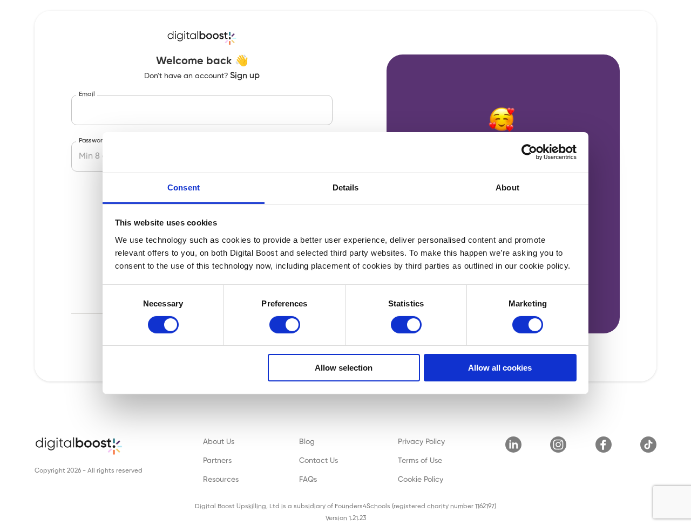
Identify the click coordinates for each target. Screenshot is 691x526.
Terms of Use (420, 460)
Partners (217, 460)
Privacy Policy (421, 442)
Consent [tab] (183, 187)
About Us (218, 442)
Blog (307, 442)
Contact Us (318, 460)
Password (93, 141)
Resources (221, 479)
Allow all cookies (500, 367)
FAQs (308, 479)
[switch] (284, 324)
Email (87, 94)
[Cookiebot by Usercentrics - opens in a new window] (529, 152)
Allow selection (343, 367)
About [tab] (507, 187)
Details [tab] (346, 187)
